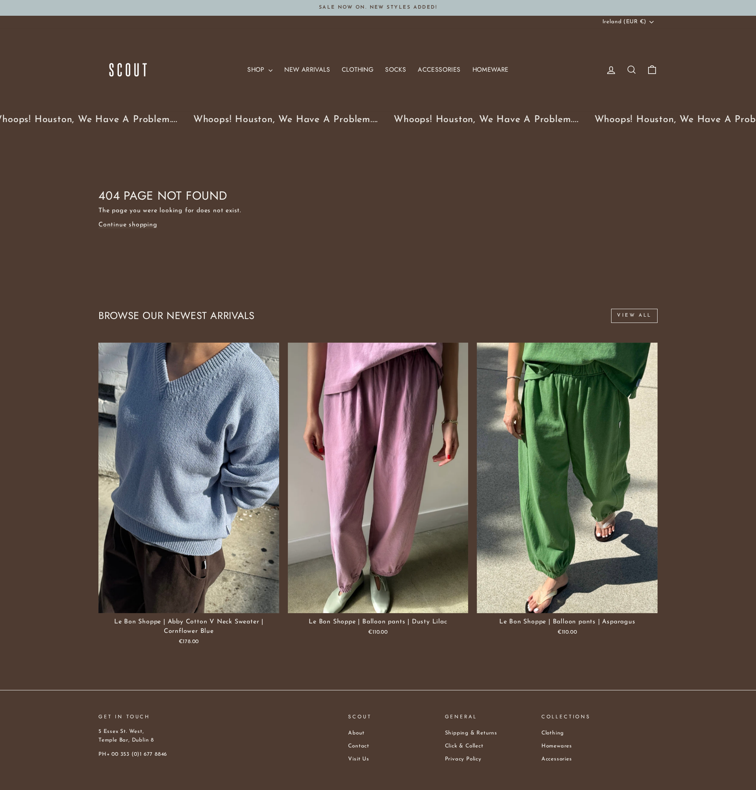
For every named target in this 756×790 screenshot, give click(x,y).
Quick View (189, 603)
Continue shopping (128, 225)
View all (634, 315)
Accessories (439, 69)
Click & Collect (464, 746)
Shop (257, 69)
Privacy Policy (463, 759)
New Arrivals (307, 69)
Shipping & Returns (471, 733)
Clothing (357, 69)
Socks (395, 69)
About (356, 733)
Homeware (490, 69)
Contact (358, 746)
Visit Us (358, 759)
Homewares (556, 746)
